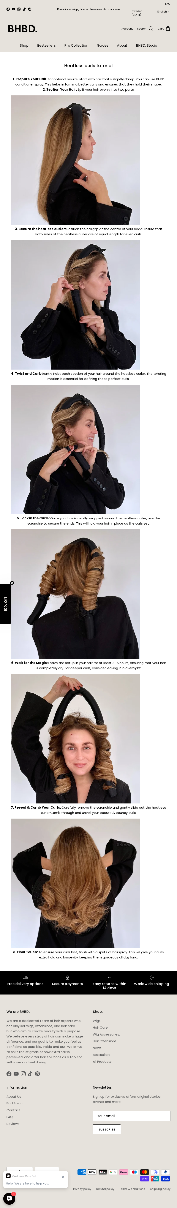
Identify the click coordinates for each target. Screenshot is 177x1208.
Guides (102, 45)
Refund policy (105, 1189)
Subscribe (106, 1129)
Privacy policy (82, 1189)
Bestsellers (46, 45)
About (122, 45)
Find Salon (14, 1103)
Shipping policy (160, 1189)
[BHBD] (22, 29)
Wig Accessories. (106, 1034)
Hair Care (100, 1027)
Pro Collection (76, 45)
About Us (13, 1096)
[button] (5, 604)
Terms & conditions (132, 1189)
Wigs (97, 1020)
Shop (24, 45)
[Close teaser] (12, 583)
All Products (102, 1061)
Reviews (12, 1123)
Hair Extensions (105, 1041)
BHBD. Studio (146, 45)
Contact (13, 1110)
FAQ (167, 4)
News (97, 1048)
